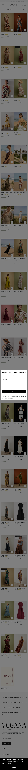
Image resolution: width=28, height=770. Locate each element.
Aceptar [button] (14, 767)
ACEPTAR (14, 391)
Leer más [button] (10, 763)
